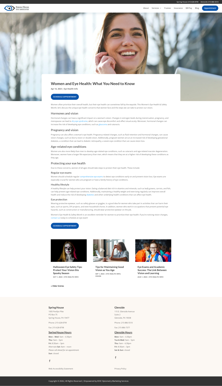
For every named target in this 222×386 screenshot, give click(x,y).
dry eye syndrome (80, 121)
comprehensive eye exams (91, 176)
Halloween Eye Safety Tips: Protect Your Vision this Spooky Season (67, 270)
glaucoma (103, 124)
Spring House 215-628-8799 (187, 2)
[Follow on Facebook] (49, 361)
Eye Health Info (71, 89)
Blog (197, 8)
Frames (167, 8)
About (146, 8)
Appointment (210, 8)
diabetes (90, 194)
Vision (98, 276)
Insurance (178, 8)
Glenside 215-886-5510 (210, 2)
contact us (55, 218)
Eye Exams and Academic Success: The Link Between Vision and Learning (152, 270)
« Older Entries (57, 286)
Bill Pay (189, 8)
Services (155, 8)
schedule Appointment (64, 97)
